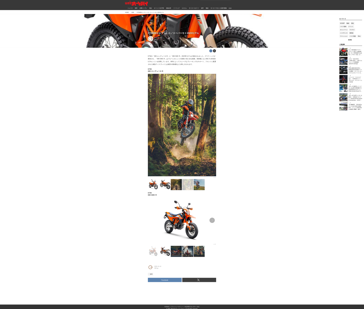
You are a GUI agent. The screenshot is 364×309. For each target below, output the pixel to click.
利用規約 (166, 306)
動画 (348, 23)
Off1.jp (156, 39)
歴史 (352, 23)
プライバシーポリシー (177, 306)
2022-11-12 (157, 38)
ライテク (352, 29)
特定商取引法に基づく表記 (192, 306)
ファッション (344, 36)
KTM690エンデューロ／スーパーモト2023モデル (173, 33)
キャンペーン (344, 29)
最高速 (351, 33)
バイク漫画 (343, 26)
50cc (359, 36)
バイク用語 (353, 36)
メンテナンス (344, 33)
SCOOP (342, 23)
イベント (350, 26)
